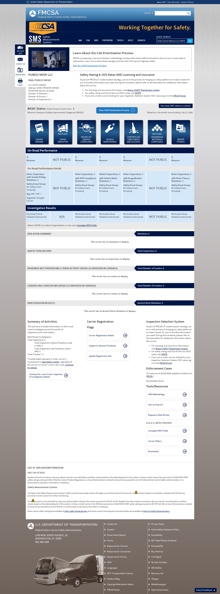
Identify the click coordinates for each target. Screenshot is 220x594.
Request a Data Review (158, 414)
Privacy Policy (157, 524)
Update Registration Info (100, 356)
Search (141, 40)
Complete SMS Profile (87, 225)
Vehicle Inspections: (109, 174)
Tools (120, 40)
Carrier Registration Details (101, 335)
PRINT (20, 85)
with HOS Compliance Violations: (85, 180)
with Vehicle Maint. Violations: (108, 180)
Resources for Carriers (117, 546)
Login (147, 13)
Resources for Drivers (117, 556)
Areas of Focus (188, 2)
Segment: (32, 197)
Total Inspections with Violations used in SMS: (52, 350)
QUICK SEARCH (163, 37)
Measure (31, 160)
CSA (88, 40)
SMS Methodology (156, 394)
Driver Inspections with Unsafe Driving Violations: (36, 177)
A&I (80, 40)
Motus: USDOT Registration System (143, 90)
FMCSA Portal (179, 95)
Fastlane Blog (113, 578)
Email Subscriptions (116, 535)
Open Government (159, 589)
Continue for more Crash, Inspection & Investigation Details (46, 375)
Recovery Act (157, 573)
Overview (107, 40)
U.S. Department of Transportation (66, 524)
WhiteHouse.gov (158, 584)
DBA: (31, 80)
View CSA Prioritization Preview (114, 110)
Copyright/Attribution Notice (120, 584)
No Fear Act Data (159, 562)
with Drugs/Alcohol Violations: (132, 180)
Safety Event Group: (36, 183)
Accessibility (156, 535)
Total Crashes (34, 354)
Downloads (153, 451)
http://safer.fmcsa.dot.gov (75, 511)
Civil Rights (156, 556)
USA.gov (155, 578)
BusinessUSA (157, 546)
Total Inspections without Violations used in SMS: (53, 344)
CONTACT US (20, 64)
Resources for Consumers (119, 551)
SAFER (138, 93)
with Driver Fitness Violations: (180, 180)
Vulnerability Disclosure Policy (165, 529)
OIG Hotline (156, 567)
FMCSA (149, 376)
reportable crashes (50, 361)
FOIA (109, 562)
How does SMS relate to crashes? (176, 105)
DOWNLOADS (20, 75)
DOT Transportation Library (120, 573)
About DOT (161, 2)
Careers (110, 529)
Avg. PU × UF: (33, 193)
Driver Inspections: (84, 174)
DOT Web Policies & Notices (163, 540)
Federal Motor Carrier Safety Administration (58, 530)
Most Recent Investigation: (40, 336)
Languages (112, 567)
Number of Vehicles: (37, 93)
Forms (110, 540)
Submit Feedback (204, 590)
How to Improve (155, 404)
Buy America (157, 551)
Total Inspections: (36, 339)
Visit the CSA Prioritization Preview (90, 65)
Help (130, 40)
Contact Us (112, 524)
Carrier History (155, 441)
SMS (96, 40)
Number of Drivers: (37, 96)
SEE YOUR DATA (20, 52)
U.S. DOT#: (33, 84)
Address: (32, 87)
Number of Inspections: (39, 99)
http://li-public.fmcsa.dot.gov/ (156, 511)
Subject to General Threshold (102, 345)
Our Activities (173, 2)
